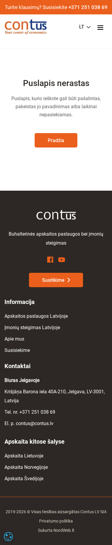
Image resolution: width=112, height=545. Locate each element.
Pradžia (56, 140)
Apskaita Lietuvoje (23, 456)
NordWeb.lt (63, 530)
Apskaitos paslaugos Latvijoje (36, 316)
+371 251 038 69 (88, 7)
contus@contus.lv (34, 423)
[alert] (8, 536)
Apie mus (14, 339)
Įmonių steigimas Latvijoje (32, 327)
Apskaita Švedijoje (23, 478)
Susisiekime (17, 350)
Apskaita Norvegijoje (26, 467)
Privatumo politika (56, 521)
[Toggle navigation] (102, 27)
